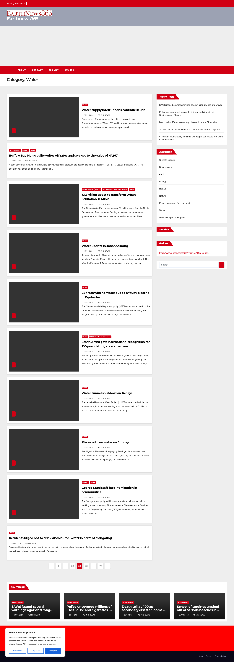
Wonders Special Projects (100, 336)
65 (86, 566)
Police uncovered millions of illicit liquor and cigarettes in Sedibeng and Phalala (89, 610)
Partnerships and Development (115, 189)
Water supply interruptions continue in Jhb (113, 110)
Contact (37, 70)
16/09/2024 (89, 398)
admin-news (104, 115)
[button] (220, 70)
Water (84, 104)
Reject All (36, 651)
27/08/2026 (184, 615)
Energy (25, 150)
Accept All (53, 651)
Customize (17, 651)
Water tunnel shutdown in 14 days (107, 393)
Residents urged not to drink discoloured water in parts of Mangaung (60, 538)
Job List (54, 70)
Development (15, 150)
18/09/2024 (89, 251)
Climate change (167, 160)
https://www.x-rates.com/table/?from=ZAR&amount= (184, 253)
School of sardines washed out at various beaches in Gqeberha (190, 129)
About (22, 70)
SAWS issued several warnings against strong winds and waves (190, 105)
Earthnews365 (22, 19)
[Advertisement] (117, 46)
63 (72, 566)
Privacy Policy (220, 656)
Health (97, 189)
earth (161, 174)
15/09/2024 (89, 447)
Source (69, 70)
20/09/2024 (89, 115)
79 (100, 566)
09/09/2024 (16, 543)
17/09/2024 (89, 302)
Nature (162, 196)
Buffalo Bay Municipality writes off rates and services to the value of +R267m (64, 155)
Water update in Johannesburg (105, 246)
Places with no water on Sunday (105, 442)
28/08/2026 (19, 615)
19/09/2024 (89, 204)
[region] (35, 642)
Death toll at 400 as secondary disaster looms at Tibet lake (188, 122)
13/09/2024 (89, 497)
